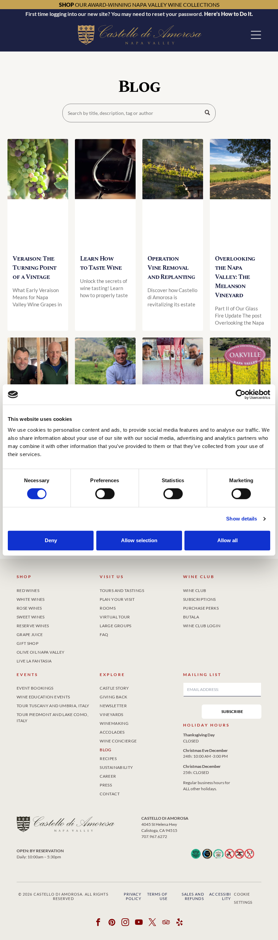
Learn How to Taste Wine (101, 263)
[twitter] (153, 923)
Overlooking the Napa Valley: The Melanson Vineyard (235, 277)
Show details (241, 519)
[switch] (105, 493)
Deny (51, 540)
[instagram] (126, 923)
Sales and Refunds (193, 896)
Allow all (227, 540)
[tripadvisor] (166, 923)
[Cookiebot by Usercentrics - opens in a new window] (240, 394)
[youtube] (139, 923)
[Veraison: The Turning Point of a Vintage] (37, 194)
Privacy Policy (133, 896)
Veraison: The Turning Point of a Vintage (34, 268)
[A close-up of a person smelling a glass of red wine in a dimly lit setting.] (105, 194)
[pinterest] (112, 923)
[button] (256, 35)
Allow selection (139, 540)
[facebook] (98, 923)
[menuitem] (56, 589)
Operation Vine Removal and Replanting (171, 268)
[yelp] (180, 923)
